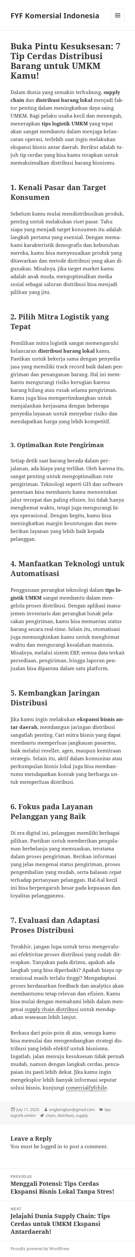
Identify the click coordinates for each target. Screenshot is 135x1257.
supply (82, 1115)
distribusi (65, 1115)
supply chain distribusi (52, 1009)
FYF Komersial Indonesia (54, 15)
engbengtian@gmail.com (72, 1109)
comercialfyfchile (86, 1087)
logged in (51, 1146)
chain (50, 1115)
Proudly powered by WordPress (39, 1248)
